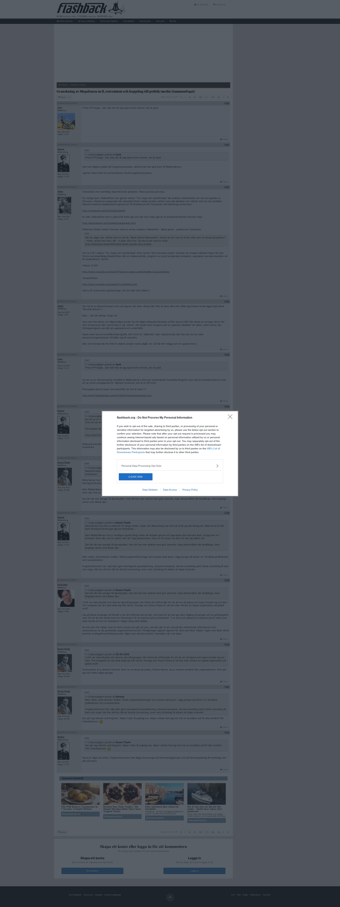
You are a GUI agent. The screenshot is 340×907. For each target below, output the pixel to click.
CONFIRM (136, 476)
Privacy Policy (190, 489)
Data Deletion (150, 489)
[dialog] (170, 453)
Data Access (170, 489)
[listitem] (170, 466)
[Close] (231, 417)
